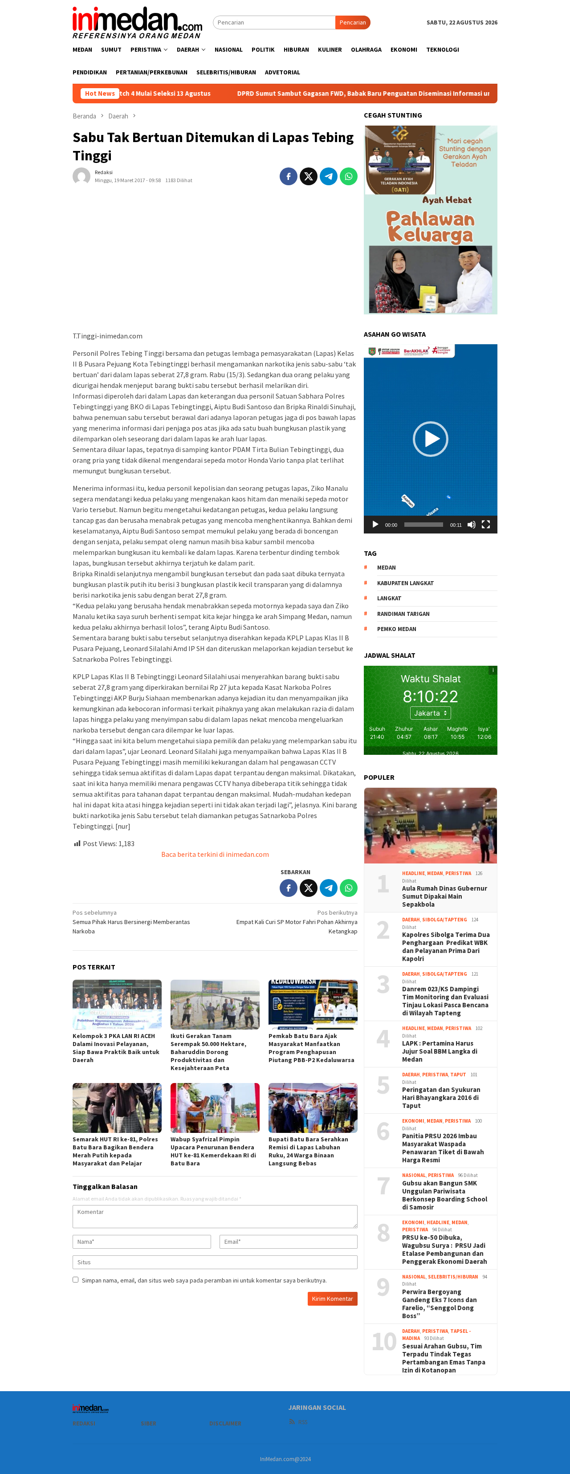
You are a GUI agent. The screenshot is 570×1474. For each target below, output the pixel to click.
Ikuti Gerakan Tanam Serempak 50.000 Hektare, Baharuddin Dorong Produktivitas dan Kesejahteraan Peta (208, 1052)
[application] (430, 438)
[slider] (423, 524)
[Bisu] (471, 524)
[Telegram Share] (329, 176)
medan (386, 567)
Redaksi (84, 1423)
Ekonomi (413, 1121)
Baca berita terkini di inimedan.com (215, 854)
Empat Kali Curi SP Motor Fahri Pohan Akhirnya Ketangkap (297, 921)
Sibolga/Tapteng (444, 919)
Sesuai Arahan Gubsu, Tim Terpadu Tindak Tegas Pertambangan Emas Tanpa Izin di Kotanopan (443, 1358)
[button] (430, 439)
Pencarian (353, 22)
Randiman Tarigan (403, 614)
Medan (435, 873)
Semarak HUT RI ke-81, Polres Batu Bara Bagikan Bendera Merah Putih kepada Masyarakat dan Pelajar (115, 1151)
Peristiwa (458, 873)
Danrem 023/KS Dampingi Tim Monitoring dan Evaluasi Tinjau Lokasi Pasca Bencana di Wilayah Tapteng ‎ (445, 1001)
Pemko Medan (396, 629)
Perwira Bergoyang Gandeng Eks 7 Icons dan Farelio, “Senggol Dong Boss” (439, 1304)
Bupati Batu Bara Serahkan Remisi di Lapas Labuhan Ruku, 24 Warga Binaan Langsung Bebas (308, 1151)
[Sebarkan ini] (288, 176)
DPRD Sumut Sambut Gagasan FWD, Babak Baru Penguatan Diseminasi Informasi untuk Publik (329, 94)
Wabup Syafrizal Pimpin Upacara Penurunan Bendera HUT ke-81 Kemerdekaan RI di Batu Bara (213, 1151)
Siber (148, 1423)
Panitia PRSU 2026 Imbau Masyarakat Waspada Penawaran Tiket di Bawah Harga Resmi (443, 1148)
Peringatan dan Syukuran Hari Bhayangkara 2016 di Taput (441, 1098)
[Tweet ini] (309, 176)
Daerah (411, 919)
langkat (389, 598)
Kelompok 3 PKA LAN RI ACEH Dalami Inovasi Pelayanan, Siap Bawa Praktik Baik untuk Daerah (116, 1048)
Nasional (414, 1175)
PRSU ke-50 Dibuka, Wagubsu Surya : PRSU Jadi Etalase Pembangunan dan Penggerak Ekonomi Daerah (444, 1250)
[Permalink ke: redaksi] (81, 175)
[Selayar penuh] (485, 524)
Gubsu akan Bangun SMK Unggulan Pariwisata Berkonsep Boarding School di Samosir (444, 1195)
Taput (458, 1074)
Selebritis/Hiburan (453, 1277)
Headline (413, 873)
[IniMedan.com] (138, 21)
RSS (302, 1422)
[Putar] (375, 524)
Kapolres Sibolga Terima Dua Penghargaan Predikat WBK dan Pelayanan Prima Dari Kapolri (446, 947)
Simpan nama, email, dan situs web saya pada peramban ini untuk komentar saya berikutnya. (204, 1280)
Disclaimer (225, 1423)
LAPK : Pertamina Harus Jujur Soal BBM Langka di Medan (439, 1051)
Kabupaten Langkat (405, 583)
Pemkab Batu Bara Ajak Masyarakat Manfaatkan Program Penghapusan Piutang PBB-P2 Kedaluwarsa (311, 1048)
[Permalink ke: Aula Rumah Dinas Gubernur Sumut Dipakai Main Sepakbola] (430, 825)
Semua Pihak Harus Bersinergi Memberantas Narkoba (131, 921)
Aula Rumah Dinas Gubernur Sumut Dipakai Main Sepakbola (444, 896)
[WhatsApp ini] (349, 176)
